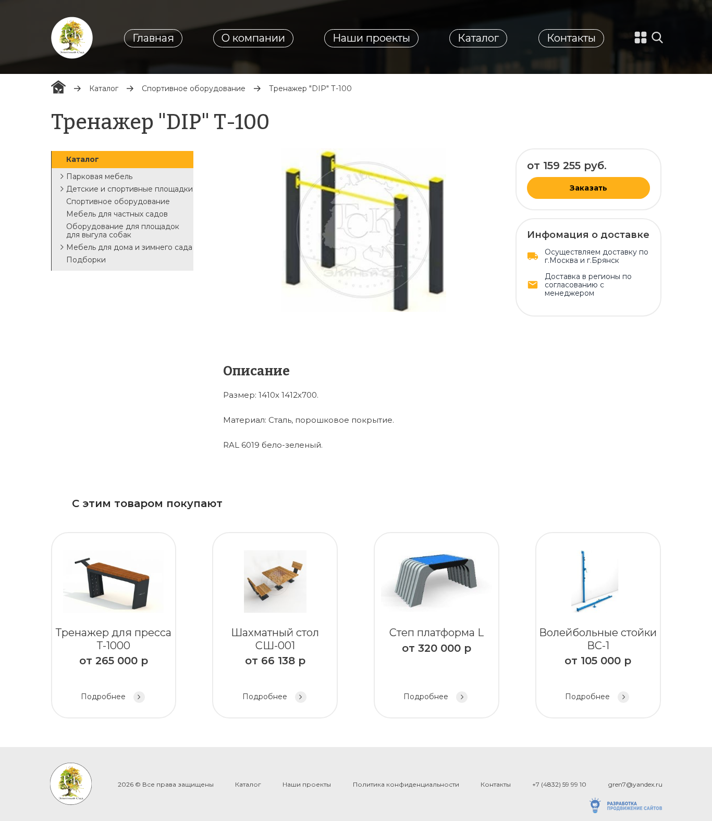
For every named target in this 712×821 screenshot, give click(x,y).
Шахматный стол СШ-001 (275, 663)
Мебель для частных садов (117, 214)
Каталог (478, 38)
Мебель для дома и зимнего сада (129, 247)
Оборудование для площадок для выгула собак (122, 230)
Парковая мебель (99, 176)
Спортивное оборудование (193, 88)
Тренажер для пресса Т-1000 (113, 663)
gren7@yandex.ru (635, 784)
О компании (253, 38)
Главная (153, 38)
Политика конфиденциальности (406, 784)
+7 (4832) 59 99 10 (559, 784)
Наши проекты (371, 38)
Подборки (86, 259)
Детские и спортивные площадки (129, 189)
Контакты (571, 38)
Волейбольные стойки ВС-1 (598, 663)
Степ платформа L (436, 663)
